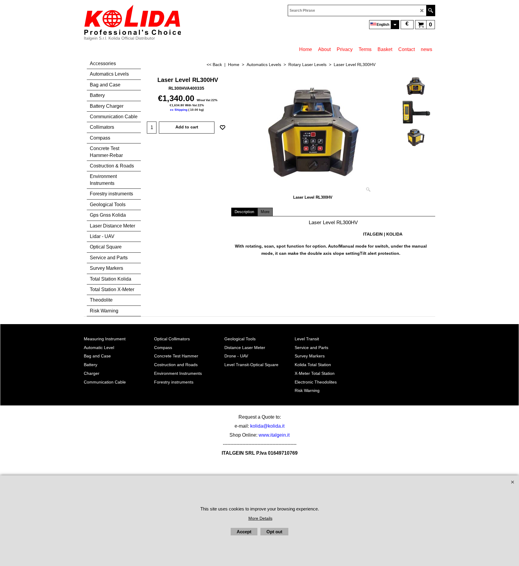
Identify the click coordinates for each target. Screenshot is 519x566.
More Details (260, 518)
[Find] (430, 10)
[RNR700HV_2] (415, 112)
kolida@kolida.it (267, 426)
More (265, 212)
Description (244, 212)
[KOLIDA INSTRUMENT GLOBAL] (132, 20)
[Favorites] (222, 127)
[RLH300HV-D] (415, 137)
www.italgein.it (274, 435)
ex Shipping (178, 109)
